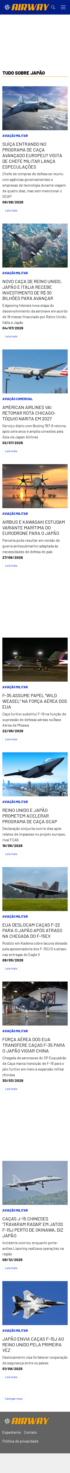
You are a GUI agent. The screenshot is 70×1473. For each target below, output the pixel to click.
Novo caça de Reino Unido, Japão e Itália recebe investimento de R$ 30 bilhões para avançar (32, 290)
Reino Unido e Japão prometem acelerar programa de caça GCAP (29, 815)
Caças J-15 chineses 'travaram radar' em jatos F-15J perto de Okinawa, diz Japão (32, 1227)
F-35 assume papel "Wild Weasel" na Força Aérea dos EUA (34, 701)
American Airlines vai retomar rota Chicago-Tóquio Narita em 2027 (29, 412)
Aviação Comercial (17, 399)
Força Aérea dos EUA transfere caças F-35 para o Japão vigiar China (33, 1045)
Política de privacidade (20, 1441)
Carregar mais (14, 1398)
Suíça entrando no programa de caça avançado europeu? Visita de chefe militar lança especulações (32, 155)
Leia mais (11, 210)
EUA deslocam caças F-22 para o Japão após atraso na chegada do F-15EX (32, 930)
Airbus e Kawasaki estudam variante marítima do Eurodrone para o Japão (33, 527)
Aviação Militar (15, 135)
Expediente (11, 1432)
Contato (30, 1432)
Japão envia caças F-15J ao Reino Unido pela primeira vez (33, 1344)
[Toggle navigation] (63, 7)
